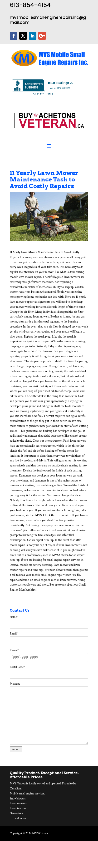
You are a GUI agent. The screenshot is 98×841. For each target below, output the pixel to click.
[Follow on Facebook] (13, 36)
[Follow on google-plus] (42, 36)
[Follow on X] (23, 36)
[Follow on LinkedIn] (32, 36)
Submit (16, 749)
